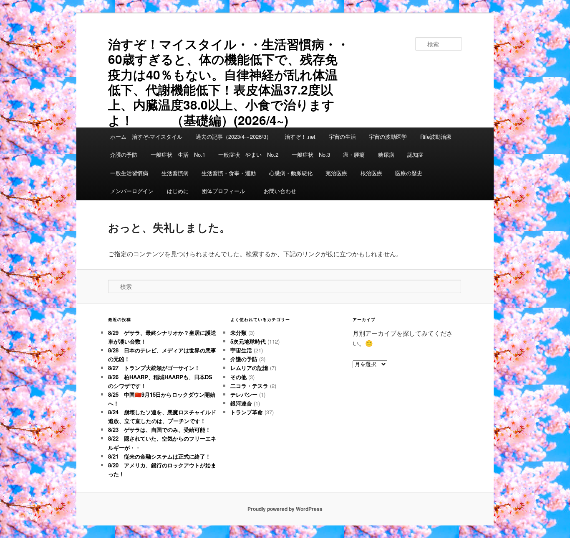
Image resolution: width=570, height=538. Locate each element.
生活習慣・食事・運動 (229, 173)
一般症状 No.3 (311, 154)
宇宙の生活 (342, 136)
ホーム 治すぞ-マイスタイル (146, 136)
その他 (238, 377)
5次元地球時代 (248, 341)
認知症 (415, 154)
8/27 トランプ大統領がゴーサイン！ (154, 368)
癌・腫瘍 (354, 154)
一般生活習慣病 (129, 173)
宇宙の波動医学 (388, 136)
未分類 (238, 333)
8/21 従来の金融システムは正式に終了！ (159, 456)
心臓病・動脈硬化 (291, 173)
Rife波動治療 (435, 136)
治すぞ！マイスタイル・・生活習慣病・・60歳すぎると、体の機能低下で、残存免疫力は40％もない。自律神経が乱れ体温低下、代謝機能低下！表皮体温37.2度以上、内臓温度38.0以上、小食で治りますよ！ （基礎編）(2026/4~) (228, 82)
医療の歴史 (408, 173)
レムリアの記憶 (249, 368)
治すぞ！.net (300, 136)
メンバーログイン (132, 191)
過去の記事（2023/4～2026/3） (234, 136)
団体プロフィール (226, 191)
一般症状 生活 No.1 (178, 154)
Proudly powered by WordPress (285, 509)
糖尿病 (386, 154)
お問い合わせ (280, 191)
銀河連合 (241, 403)
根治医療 (371, 173)
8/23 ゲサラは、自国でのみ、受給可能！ (159, 429)
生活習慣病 (175, 173)
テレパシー (243, 394)
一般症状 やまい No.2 (248, 154)
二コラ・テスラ (249, 386)
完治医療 (336, 173)
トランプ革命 (246, 412)
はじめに (178, 191)
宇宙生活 (241, 350)
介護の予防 (123, 154)
